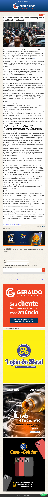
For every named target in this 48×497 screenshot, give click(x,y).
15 (35, 278)
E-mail (4, 262)
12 (17, 278)
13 (23, 278)
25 (11, 281)
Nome (4, 260)
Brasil (41, 14)
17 (5, 279)
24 (5, 281)
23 (42, 279)
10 (5, 278)
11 (11, 278)
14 (29, 278)
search (43, 270)
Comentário (6, 251)
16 (42, 278)
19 (17, 279)
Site (3, 264)
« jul (23, 284)
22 (35, 279)
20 (23, 279)
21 (29, 279)
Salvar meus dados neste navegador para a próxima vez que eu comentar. (20, 265)
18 (11, 279)
